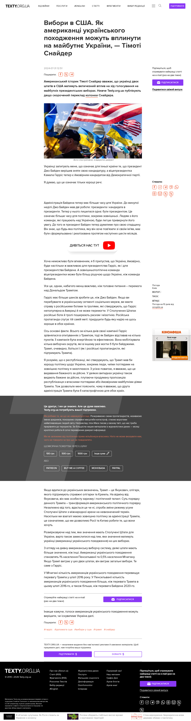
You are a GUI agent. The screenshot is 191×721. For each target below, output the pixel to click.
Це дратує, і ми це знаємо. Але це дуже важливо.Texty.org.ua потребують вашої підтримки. (75, 408)
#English (54, 689)
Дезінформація (86, 681)
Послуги (82, 674)
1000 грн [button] (82, 453)
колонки (92, 95)
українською (30, 704)
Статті (52, 674)
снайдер (110, 629)
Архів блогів (113, 681)
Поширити (50, 74)
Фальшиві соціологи (88, 678)
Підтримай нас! (114, 670)
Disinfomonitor (85, 685)
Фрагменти (55, 678)
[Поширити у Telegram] (72, 74)
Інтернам (82, 689)
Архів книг (112, 685)
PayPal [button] (116, 468)
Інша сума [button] (99, 453)
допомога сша (64, 629)
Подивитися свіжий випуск (167, 89)
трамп (98, 629)
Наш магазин (113, 674)
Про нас (54, 670)
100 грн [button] (50, 453)
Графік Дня (112, 678)
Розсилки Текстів (58, 681)
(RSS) (58, 674)
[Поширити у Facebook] (60, 74)
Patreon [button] (51, 468)
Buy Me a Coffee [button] (74, 468)
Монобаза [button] (98, 468)
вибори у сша (83, 629)
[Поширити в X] (66, 74)
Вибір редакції (57, 685)
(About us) (63, 670)
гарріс (48, 629)
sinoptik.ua (157, 307)
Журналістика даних (88, 670)
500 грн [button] (66, 453)
